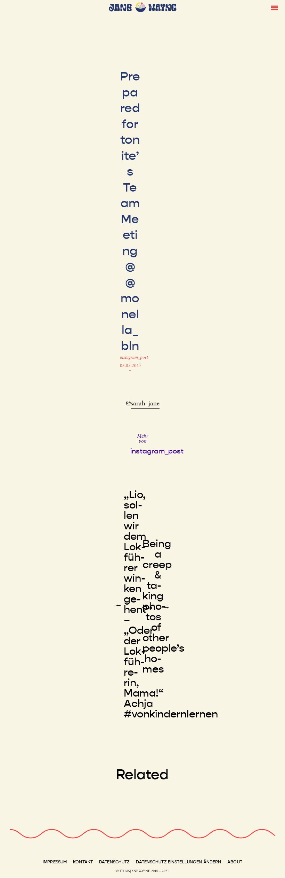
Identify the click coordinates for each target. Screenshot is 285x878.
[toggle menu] (275, 7)
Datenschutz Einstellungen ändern (178, 862)
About (234, 862)
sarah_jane (145, 404)
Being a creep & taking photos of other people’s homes (163, 606)
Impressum (55, 862)
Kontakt (83, 862)
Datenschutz (114, 862)
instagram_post (134, 358)
